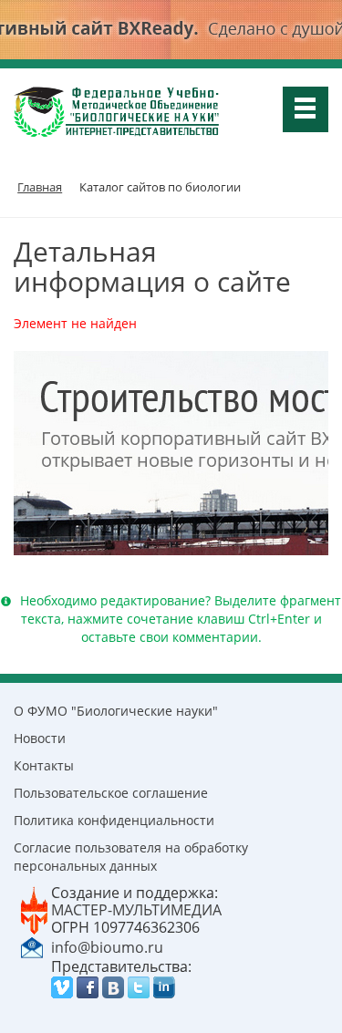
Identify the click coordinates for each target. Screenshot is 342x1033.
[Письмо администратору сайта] (32, 946)
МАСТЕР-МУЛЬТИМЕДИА (136, 910)
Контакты (44, 765)
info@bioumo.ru (107, 947)
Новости (40, 738)
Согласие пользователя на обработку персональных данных (131, 856)
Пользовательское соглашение (111, 792)
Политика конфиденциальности (114, 820)
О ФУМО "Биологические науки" (116, 710)
